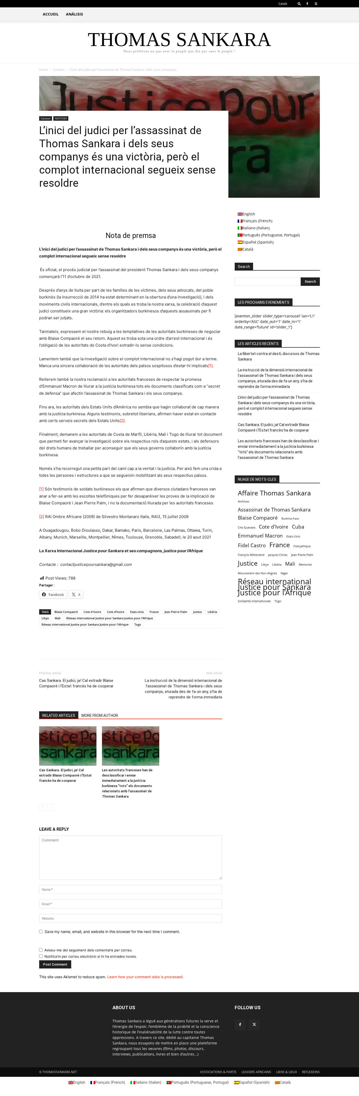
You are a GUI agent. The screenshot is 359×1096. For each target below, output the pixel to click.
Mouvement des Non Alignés (257, 573)
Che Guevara (246, 527)
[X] (316, 3)
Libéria (212, 612)
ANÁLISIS (74, 14)
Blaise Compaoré (66, 612)
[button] (299, 4)
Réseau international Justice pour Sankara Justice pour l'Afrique (85, 624)
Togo (137, 624)
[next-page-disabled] (51, 807)
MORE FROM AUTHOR (99, 715)
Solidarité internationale (254, 601)
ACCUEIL (51, 14)
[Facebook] (307, 3)
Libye (45, 618)
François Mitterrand (251, 555)
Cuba (298, 527)
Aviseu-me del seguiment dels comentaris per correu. (88, 950)
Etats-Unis (137, 612)
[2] (122, 420)
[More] (93, 215)
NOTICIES (61, 118)
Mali (57, 618)
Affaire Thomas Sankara (274, 493)
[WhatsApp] (80, 215)
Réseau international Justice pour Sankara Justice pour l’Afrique (109, 618)
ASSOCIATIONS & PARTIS (218, 1072)
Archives (243, 501)
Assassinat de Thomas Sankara (274, 510)
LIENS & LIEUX (286, 1072)
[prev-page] (42, 807)
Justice (197, 612)
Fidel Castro (252, 545)
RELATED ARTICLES (58, 715)
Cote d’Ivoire (115, 612)
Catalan (58, 69)
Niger (284, 573)
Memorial (305, 564)
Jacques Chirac (278, 555)
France (154, 612)
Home (43, 69)
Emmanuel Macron (260, 536)
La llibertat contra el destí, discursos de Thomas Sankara (279, 356)
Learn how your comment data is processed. (145, 977)
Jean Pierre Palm (176, 612)
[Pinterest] (68, 215)
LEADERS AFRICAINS (256, 1072)
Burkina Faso (290, 518)
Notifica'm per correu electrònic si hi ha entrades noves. (90, 956)
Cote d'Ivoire (92, 612)
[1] (210, 365)
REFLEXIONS (311, 1072)
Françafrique (302, 546)
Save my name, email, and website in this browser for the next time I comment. (112, 931)
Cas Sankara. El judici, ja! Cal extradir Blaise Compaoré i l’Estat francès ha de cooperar (76, 683)
